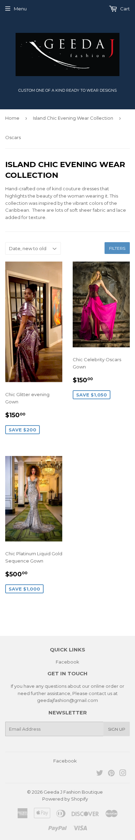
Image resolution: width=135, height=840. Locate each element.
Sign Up (116, 729)
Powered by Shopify (65, 799)
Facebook (67, 662)
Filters (117, 248)
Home (12, 118)
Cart (124, 8)
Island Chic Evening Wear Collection (73, 118)
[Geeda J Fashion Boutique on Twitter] (99, 774)
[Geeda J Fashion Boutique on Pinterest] (111, 774)
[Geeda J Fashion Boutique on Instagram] (122, 774)
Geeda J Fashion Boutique (73, 792)
